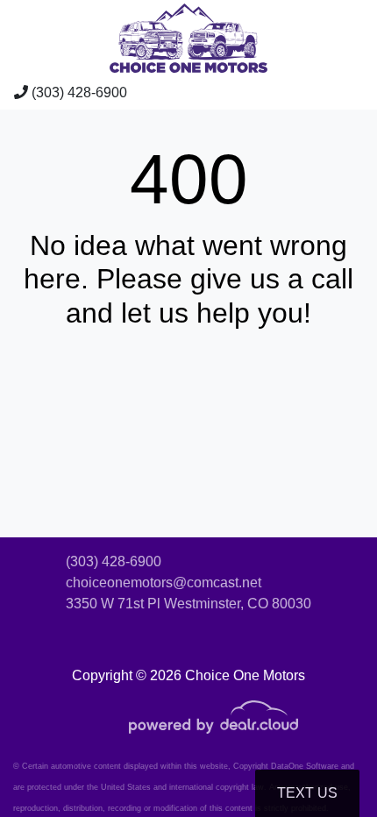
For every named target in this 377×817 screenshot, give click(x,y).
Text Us (307, 792)
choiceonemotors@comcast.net (163, 582)
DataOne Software (304, 766)
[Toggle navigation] (346, 93)
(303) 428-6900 (77, 92)
